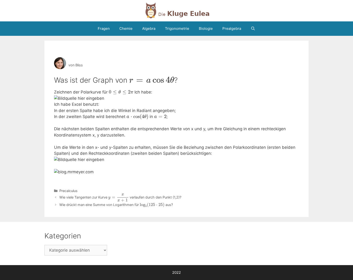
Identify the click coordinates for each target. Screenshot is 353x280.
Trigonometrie (177, 28)
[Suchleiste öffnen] (253, 28)
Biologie (206, 28)
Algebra (148, 28)
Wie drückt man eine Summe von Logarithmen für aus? (116, 205)
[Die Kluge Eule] (176, 10)
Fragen (104, 28)
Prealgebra (231, 28)
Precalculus (68, 191)
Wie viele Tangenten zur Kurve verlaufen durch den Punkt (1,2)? (120, 197)
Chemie (126, 28)
